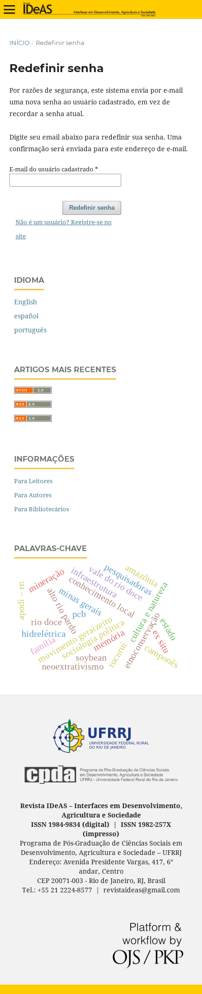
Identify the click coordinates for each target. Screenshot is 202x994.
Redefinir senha (92, 207)
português (30, 329)
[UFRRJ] (101, 750)
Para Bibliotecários (41, 509)
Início (19, 42)
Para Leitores (33, 481)
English (25, 301)
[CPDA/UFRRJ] (101, 786)
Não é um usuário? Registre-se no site (64, 229)
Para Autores (33, 495)
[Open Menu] (9, 9)
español (26, 315)
